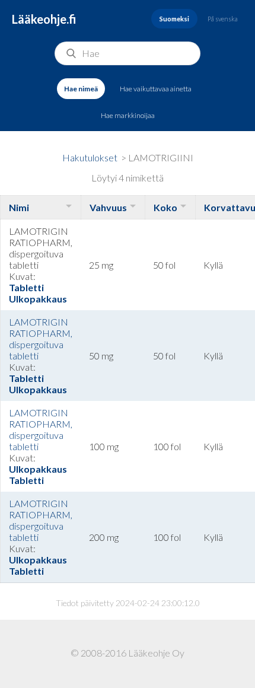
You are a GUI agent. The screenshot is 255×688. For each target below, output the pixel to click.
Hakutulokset (89, 157)
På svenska (223, 19)
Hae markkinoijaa (128, 115)
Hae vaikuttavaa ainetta (156, 88)
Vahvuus (108, 207)
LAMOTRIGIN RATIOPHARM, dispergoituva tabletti (40, 338)
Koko (165, 207)
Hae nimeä (81, 88)
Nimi (19, 207)
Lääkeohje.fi (44, 19)
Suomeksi (174, 19)
